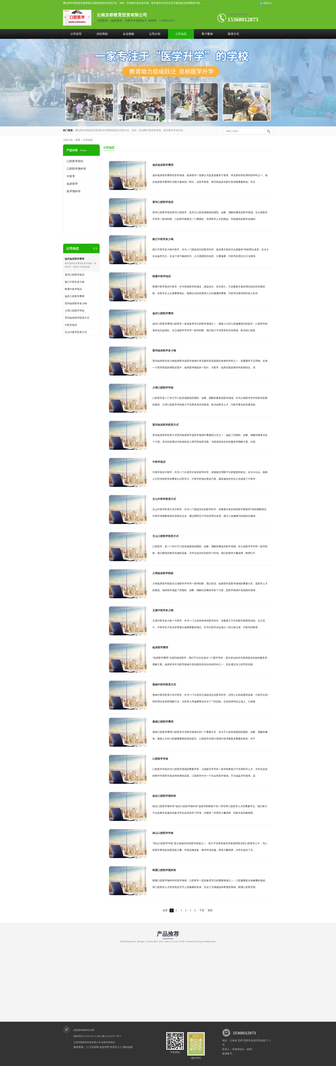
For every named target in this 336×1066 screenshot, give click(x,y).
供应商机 (102, 33)
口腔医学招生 (75, 161)
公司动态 (181, 33)
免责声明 (104, 1047)
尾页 (210, 910)
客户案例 (207, 33)
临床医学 (72, 183)
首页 (77, 140)
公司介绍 (154, 33)
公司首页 (76, 33)
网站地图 (128, 1047)
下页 (201, 910)
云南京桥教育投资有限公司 (87, 1042)
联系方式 (233, 33)
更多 (95, 248)
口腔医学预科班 (76, 168)
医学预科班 (74, 191)
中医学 (71, 176)
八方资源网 (92, 1047)
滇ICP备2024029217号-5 (109, 1036)
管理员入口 (116, 1047)
